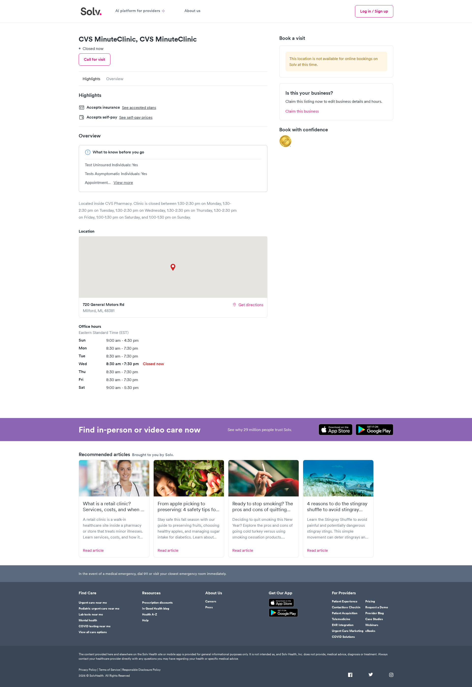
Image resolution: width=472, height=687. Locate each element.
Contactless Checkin (346, 607)
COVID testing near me (95, 626)
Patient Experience (344, 601)
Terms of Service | (110, 670)
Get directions (250, 304)
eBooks (370, 631)
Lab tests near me (91, 614)
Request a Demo (376, 607)
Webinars (371, 625)
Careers (210, 601)
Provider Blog (374, 613)
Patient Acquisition (344, 613)
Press (209, 607)
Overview (114, 78)
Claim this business (302, 111)
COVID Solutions (343, 637)
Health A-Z (149, 614)
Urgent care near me (93, 602)
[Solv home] (91, 11)
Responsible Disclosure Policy (141, 670)
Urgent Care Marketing (347, 631)
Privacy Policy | (88, 670)
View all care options (93, 632)
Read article (93, 550)
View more (123, 182)
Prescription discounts (157, 602)
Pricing (370, 601)
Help (145, 620)
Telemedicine (341, 619)
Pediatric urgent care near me (99, 608)
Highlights (91, 78)
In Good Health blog (155, 608)
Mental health (88, 620)
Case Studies (374, 619)
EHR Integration (343, 625)
